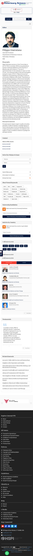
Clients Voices (6, 491)
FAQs (4, 497)
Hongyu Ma (12, 303)
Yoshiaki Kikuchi (13, 276)
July (9, 249)
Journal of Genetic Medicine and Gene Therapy (12, 291)
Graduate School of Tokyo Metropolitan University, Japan (19, 277)
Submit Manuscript (7, 172)
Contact (5, 426)
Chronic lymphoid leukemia (15, 189)
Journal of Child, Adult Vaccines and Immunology (16, 360)
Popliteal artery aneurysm (15, 191)
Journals (8, 19)
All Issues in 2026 (8, 241)
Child (4, 194)
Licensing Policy (7, 454)
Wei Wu (11, 285)
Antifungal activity (25, 194)
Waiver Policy (6, 466)
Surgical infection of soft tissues (20, 186)
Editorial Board (6, 421)
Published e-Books (7, 514)
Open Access (6, 462)
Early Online (6, 439)
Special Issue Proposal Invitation (11, 435)
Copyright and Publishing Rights (11, 452)
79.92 (17, 12)
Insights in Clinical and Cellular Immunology (14, 383)
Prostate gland (11, 196)
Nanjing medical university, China (15, 286)
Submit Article (6, 422)
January (5, 245)
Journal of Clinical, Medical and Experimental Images (15, 379)
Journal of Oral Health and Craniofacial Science (12, 300)
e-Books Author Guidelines (9, 512)
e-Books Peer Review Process (10, 516)
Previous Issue (6, 443)
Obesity (17, 194)
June (5, 249)
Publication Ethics (7, 450)
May (26, 245)
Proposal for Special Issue (9, 433)
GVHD (13, 186)
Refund (5, 504)
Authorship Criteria (7, 470)
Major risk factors (26, 196)
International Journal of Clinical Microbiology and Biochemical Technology (16, 366)
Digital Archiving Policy (8, 460)
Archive (5, 424)
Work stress (18, 196)
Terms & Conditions (8, 495)
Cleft (4, 196)
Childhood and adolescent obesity (11, 194)
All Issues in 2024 (8, 258)
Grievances (6, 464)
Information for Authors (8, 175)
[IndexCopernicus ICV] (16, 9)
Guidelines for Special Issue (10, 437)
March (17, 245)
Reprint (5, 506)
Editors (24, 262)
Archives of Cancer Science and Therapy (13, 388)
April (22, 245)
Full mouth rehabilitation (6, 189)
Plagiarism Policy (7, 458)
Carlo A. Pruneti (13, 267)
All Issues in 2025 (8, 254)
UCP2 (4, 186)
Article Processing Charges (10, 480)
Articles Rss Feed (6, 178)
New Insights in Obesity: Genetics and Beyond (15, 376)
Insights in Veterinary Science (8, 309)
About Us (5, 487)
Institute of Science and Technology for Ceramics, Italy (19, 295)
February (11, 245)
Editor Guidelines (7, 478)
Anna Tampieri (13, 294)
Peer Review (6, 456)
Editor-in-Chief (9, 262)
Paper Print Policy (7, 468)
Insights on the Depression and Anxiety (10, 273)
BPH (9, 186)
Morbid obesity (6, 191)
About (4, 419)
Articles (5, 489)
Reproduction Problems (23, 191)
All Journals (6, 493)
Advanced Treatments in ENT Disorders (13, 373)
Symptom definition (6, 199)
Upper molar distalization (15, 199)
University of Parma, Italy (13, 268)
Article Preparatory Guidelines (10, 476)
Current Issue (6, 441)
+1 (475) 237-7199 (7, 532)
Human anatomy (23, 189)
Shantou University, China (14, 304)
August (13, 249)
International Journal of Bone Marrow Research (15, 386)
